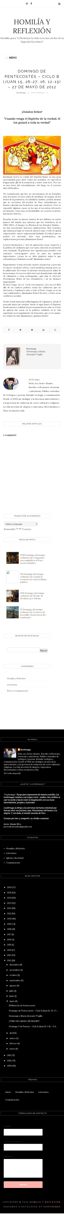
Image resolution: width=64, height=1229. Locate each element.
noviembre (14, 970)
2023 (9, 903)
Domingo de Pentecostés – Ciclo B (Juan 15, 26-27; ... (34, 1010)
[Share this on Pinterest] (32, 330)
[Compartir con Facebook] (9, 330)
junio (12, 996)
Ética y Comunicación (17, 691)
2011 (9, 1055)
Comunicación (12, 1099)
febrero (13, 1043)
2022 (9, 908)
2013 (9, 955)
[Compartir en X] (20, 330)
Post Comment (37, 92)
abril (11, 1033)
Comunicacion (13, 862)
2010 (9, 1060)
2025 (9, 892)
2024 (9, 897)
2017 (9, 934)
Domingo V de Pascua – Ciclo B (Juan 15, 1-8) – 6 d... (33, 1026)
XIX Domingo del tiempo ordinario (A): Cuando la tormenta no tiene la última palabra (33, 578)
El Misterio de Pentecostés (22, 1005)
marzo (12, 1038)
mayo (12, 1001)
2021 (9, 913)
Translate (26, 529)
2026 (9, 887)
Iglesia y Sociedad (14, 858)
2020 (9, 918)
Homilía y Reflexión (32, 26)
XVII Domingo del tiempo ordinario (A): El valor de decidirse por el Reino (32, 596)
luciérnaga (26, 749)
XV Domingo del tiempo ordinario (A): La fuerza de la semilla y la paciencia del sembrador (32, 613)
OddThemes (52, 1206)
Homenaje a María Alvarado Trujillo (26, 1016)
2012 (9, 960)
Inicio (8, 1092)
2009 (9, 1065)
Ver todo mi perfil (12, 773)
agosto (13, 985)
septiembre (15, 980)
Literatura (12, 684)
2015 (9, 944)
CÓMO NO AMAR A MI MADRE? (24, 1021)
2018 (9, 929)
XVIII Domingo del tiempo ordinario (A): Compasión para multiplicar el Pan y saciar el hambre (32, 559)
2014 (9, 950)
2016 (9, 939)
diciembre (14, 964)
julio (11, 991)
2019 (9, 924)
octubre (13, 975)
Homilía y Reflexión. (45, 1202)
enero (12, 1048)
